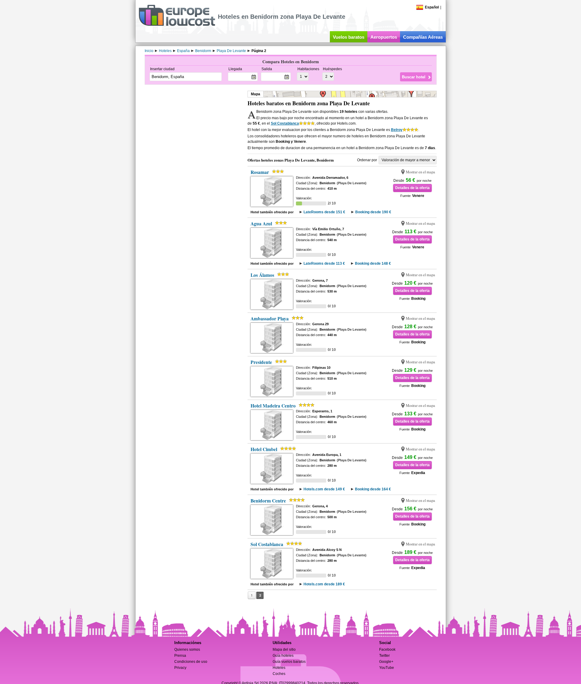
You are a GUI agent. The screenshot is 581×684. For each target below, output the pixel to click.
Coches (279, 674)
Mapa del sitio (284, 649)
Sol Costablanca (285, 123)
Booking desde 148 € (373, 263)
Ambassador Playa (270, 318)
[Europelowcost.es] (177, 25)
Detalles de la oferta (412, 188)
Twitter (384, 655)
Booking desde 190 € (373, 212)
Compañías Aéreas (423, 37)
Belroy (396, 130)
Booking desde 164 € (373, 489)
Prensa (180, 655)
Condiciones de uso (190, 661)
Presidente (261, 362)
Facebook (387, 649)
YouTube (386, 668)
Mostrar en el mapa (420, 172)
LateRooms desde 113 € (324, 263)
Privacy (180, 668)
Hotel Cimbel (264, 449)
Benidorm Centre (268, 500)
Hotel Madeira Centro (273, 405)
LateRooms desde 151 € (324, 212)
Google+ (386, 661)
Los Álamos (262, 275)
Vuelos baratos (348, 37)
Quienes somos (187, 649)
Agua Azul (261, 223)
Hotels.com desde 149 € (324, 489)
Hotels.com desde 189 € (324, 584)
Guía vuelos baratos (289, 661)
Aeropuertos (383, 37)
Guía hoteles (283, 655)
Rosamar (260, 172)
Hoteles (279, 668)
